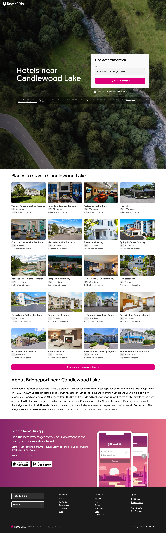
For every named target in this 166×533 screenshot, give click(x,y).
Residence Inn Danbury (95, 206)
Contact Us (99, 514)
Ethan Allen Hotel (56, 351)
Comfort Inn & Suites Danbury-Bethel (99, 280)
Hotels (61, 499)
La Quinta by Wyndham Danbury (100, 315)
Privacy (135, 527)
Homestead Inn (127, 278)
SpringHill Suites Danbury (132, 242)
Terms (142, 527)
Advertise (99, 508)
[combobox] (120, 71)
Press (97, 502)
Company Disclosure (55, 527)
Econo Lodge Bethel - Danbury (26, 315)
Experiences (64, 505)
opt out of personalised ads (27, 102)
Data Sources (136, 511)
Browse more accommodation (81, 367)
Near (97, 67)
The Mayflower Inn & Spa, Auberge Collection (28, 207)
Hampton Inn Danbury (59, 278)
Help (97, 511)
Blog (61, 511)
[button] (120, 81)
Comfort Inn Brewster (59, 315)
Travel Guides (64, 508)
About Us (98, 499)
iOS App (136, 499)
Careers (98, 505)
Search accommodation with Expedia (112, 91)
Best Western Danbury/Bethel (135, 315)
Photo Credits (136, 508)
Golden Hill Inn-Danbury (23, 351)
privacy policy (130, 100)
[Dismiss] (147, 100)
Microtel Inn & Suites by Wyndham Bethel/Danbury (101, 352)
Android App (138, 502)
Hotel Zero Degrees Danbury (62, 206)
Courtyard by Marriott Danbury (27, 242)
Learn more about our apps (22, 455)
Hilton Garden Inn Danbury (61, 242)
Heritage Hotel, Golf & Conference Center (28, 280)
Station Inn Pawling (93, 242)
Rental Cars (63, 502)
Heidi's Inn (125, 206)
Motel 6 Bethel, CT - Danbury (134, 351)
